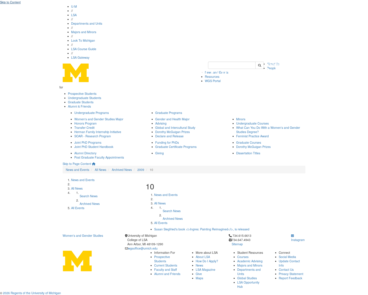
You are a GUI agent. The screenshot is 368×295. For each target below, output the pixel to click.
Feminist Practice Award (252, 136)
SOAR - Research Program (92, 136)
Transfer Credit (84, 127)
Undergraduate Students (84, 98)
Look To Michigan (83, 40)
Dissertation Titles (248, 153)
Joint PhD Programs (87, 142)
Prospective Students (82, 93)
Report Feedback (290, 278)
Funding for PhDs (167, 142)
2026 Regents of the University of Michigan (32, 293)
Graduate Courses (248, 142)
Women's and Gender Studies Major (98, 119)
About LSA (203, 257)
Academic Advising (250, 261)
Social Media (287, 257)
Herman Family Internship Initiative (97, 132)
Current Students (165, 265)
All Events (77, 208)
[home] (93, 164)
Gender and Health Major (172, 119)
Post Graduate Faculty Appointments (99, 157)
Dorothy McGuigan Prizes (172, 132)
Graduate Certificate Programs (176, 147)
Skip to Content (10, 2)
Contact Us (286, 269)
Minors (240, 119)
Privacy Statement (291, 274)
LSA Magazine (205, 269)
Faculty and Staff (165, 269)
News (199, 265)
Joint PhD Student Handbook (93, 147)
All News (100, 169)
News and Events (77, 169)
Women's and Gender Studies (83, 235)
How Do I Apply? (207, 261)
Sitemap (237, 244)
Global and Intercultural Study (175, 127)
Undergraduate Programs (91, 113)
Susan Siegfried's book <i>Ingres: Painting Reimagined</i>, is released (201, 229)
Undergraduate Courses (252, 123)
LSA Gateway (80, 57)
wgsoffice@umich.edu (143, 248)
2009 (140, 169)
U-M (74, 6)
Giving (159, 153)
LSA (74, 15)
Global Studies (247, 278)
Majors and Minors (83, 32)
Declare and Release (169, 136)
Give (199, 274)
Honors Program (85, 123)
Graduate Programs (168, 113)
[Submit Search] (259, 65)
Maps (199, 278)
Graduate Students (80, 102)
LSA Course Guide (83, 49)
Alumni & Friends (79, 106)
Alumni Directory (85, 153)
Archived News (122, 169)
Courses (243, 257)
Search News (89, 196)
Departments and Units (86, 23)
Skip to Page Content (77, 164)
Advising (161, 123)
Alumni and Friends (167, 274)
